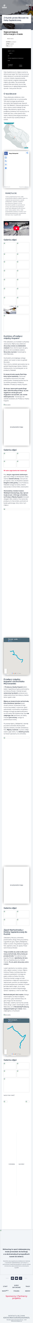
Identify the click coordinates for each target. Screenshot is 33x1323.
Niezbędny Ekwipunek (10, 65)
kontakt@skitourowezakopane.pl (16, 1317)
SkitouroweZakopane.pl (16, 1321)
